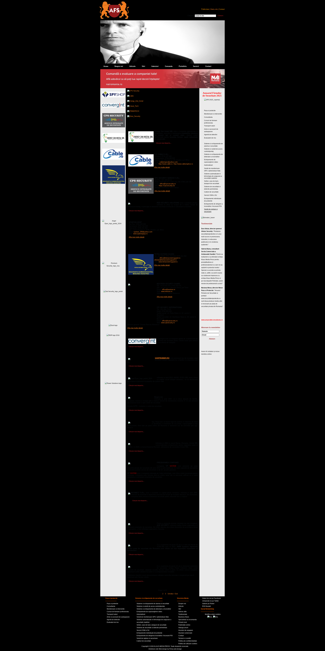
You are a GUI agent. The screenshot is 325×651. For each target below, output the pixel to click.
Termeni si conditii (184, 638)
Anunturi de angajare (185, 630)
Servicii (196, 66)
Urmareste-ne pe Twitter (210, 601)
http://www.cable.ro (166, 164)
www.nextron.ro (166, 291)
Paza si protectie (210, 110)
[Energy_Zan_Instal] (135, 101)
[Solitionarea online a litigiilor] (215, 617)
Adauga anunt (183, 628)
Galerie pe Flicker (208, 603)
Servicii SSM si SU (210, 195)
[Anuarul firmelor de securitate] (114, 18)
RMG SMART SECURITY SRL (139, 355)
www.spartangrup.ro (140, 234)
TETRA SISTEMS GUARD (137, 251)
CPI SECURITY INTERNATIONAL (141, 304)
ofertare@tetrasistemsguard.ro (165, 260)
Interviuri (155, 66)
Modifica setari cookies (213, 614)
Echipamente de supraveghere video (149, 611)
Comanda (168, 66)
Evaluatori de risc (210, 138)
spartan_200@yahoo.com (143, 232)
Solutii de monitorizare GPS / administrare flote (153, 617)
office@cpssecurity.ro (168, 184)
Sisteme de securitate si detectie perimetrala (152, 628)
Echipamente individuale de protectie (149, 633)
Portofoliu (183, 66)
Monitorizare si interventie (213, 114)
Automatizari (208, 165)
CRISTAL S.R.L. (134, 440)
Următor (171, 594)
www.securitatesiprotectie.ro (211, 298)
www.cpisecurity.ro (168, 323)
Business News (183, 617)
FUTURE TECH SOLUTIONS (139, 394)
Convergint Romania (136, 335)
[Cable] (130, 96)
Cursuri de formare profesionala (118, 611)
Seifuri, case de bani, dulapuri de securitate (151, 625)
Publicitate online (184, 625)
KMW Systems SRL (135, 541)
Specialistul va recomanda (187, 619)
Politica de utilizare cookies (187, 644)
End (176, 594)
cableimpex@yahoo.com (168, 162)
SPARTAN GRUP (134, 219)
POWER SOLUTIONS (136, 563)
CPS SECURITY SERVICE (137, 175)
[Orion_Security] (133, 116)
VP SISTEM (132, 459)
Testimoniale (182, 614)
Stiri (143, 66)
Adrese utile (182, 611)
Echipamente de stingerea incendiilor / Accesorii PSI (155, 636)
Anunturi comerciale (185, 633)
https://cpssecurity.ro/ (167, 186)
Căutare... (191, 16)
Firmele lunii (182, 622)
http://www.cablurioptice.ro (183, 164)
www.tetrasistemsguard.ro (168, 262)
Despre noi (119, 66)
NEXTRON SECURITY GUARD (139, 280)
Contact (208, 66)
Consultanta (208, 117)
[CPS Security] (133, 91)
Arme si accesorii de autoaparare (118, 617)
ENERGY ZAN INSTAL (136, 128)
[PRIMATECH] (133, 111)
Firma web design (175, 649)
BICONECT (132, 489)
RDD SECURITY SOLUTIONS (139, 199)
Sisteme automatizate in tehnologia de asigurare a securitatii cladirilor (213, 176)
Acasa (105, 66)
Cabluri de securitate (211, 192)
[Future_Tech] (133, 106)
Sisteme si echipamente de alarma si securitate (153, 603)
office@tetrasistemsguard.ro (169, 258)
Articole (132, 66)
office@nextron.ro (168, 289)
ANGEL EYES (133, 374)
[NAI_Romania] (162, 88)
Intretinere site (153, 649)
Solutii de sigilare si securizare (147, 638)
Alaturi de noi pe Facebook (211, 598)
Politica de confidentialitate (187, 641)
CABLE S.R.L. (133, 151)
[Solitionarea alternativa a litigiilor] (209, 617)
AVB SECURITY (133, 520)
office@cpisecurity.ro (169, 321)
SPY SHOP (131, 418)
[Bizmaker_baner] (208, 217)
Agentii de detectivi (210, 134)
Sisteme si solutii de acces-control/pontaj (151, 606)
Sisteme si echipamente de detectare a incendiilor (154, 609)
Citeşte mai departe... (163, 143)
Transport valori (209, 126)
